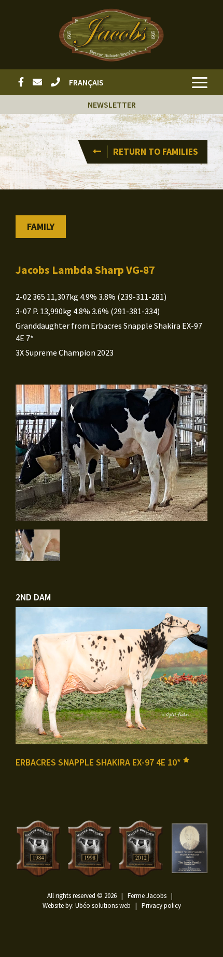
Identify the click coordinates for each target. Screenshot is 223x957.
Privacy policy (161, 905)
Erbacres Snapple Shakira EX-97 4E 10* (99, 762)
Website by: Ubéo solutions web (87, 905)
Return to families (155, 151)
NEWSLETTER (112, 104)
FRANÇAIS (86, 82)
